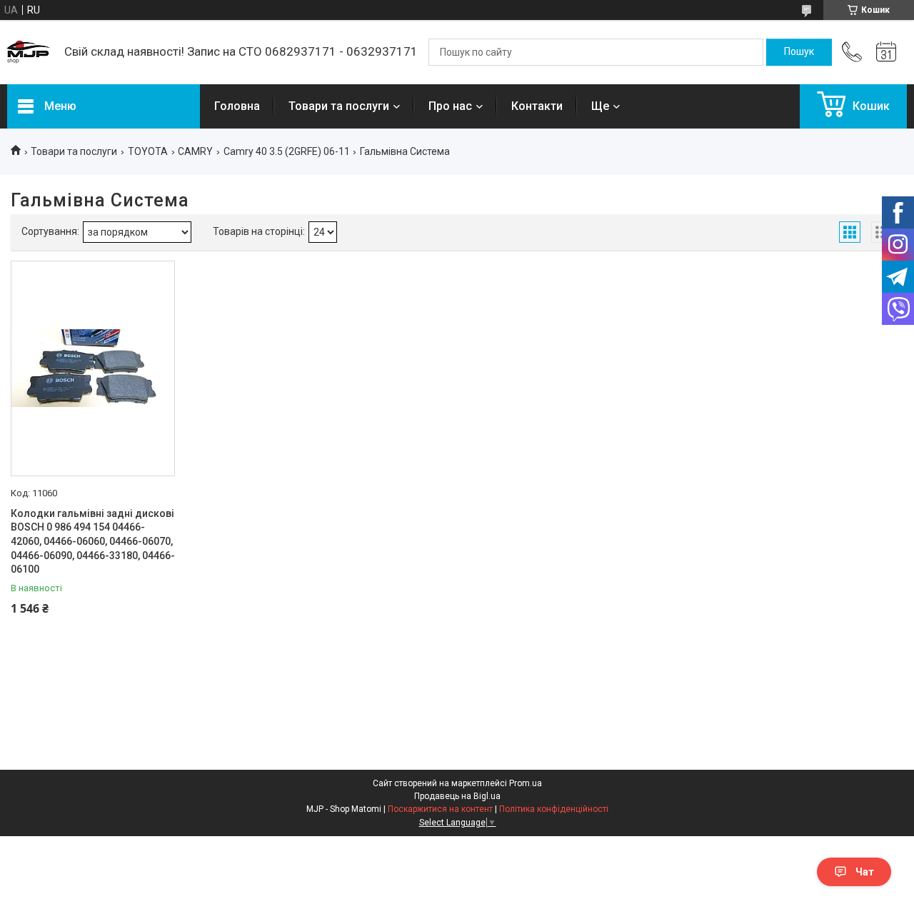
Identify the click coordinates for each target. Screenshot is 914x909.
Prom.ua (525, 783)
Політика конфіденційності (553, 809)
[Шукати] (799, 52)
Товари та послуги (338, 106)
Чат (864, 872)
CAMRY (195, 151)
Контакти (537, 106)
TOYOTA (148, 151)
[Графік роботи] (886, 52)
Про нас (450, 106)
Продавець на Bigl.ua (457, 796)
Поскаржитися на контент (440, 809)
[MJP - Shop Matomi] (29, 52)
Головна (237, 106)
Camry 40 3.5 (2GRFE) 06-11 (287, 151)
